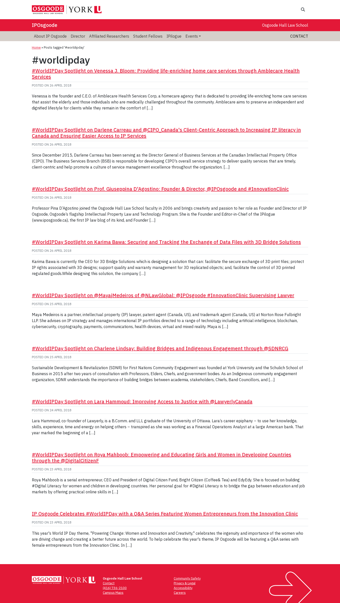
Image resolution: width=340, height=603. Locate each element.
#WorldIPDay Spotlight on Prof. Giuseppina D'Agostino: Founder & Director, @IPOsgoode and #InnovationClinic (160, 188)
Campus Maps (113, 593)
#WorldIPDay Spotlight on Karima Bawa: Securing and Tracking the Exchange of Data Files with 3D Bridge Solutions (166, 242)
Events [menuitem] (191, 36)
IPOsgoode (44, 25)
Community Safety (187, 578)
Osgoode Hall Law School (285, 25)
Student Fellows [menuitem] (148, 36)
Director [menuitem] (78, 36)
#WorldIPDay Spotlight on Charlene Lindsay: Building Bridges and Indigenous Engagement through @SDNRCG (160, 348)
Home (36, 47)
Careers (180, 593)
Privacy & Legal (184, 583)
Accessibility (183, 588)
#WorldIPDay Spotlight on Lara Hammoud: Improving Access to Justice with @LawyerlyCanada (142, 401)
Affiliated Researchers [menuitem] (109, 36)
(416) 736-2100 (115, 588)
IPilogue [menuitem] (174, 36)
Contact (299, 36)
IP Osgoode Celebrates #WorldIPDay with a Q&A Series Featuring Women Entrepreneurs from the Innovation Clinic (165, 513)
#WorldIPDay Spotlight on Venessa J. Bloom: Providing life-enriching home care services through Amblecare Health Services (166, 73)
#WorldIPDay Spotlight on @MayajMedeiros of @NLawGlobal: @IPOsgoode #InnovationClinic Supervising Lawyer (163, 295)
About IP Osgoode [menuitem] (50, 36)
